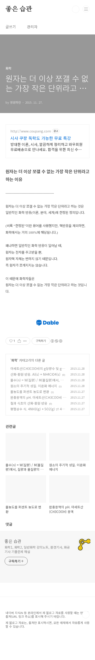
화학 (14, 360)
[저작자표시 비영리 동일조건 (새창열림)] (56, 341)
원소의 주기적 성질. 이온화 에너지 (33, 386)
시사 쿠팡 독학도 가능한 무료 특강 (40, 138)
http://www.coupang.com (30, 131)
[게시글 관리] (25, 341)
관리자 (32, 26)
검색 (75, 9)
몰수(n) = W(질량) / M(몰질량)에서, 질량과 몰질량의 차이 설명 (36, 382)
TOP (85, 614)
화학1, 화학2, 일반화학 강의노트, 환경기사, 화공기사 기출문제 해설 (37, 549)
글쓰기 (11, 26)
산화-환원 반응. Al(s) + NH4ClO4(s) (35, 374)
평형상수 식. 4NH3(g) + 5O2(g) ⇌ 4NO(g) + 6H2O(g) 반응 (37, 411)
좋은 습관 (19, 9)
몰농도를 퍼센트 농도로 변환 (29, 391)
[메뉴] (86, 9)
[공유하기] (19, 341)
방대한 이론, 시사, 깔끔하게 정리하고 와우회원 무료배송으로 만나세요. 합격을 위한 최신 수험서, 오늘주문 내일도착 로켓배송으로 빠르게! (46, 146)
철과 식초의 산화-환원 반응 (28, 403)
